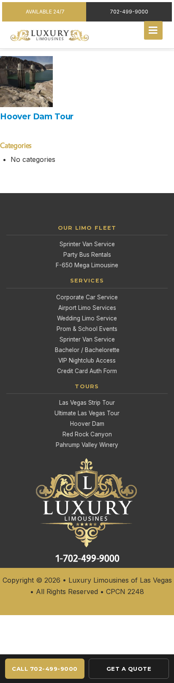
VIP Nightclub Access (87, 360)
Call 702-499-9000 (45, 668)
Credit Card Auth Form (87, 371)
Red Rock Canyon (87, 434)
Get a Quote (129, 668)
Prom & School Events (87, 328)
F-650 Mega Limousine (87, 265)
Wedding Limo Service (87, 318)
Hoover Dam (87, 423)
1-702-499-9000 (87, 558)
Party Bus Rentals (87, 254)
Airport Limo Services (87, 307)
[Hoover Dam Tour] (85, 80)
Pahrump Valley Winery (87, 444)
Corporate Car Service (87, 297)
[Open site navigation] (153, 30)
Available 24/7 (45, 11)
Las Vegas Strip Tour (87, 402)
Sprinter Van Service (87, 244)
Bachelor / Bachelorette (87, 350)
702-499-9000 (129, 11)
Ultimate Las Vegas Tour (87, 413)
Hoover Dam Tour (36, 116)
